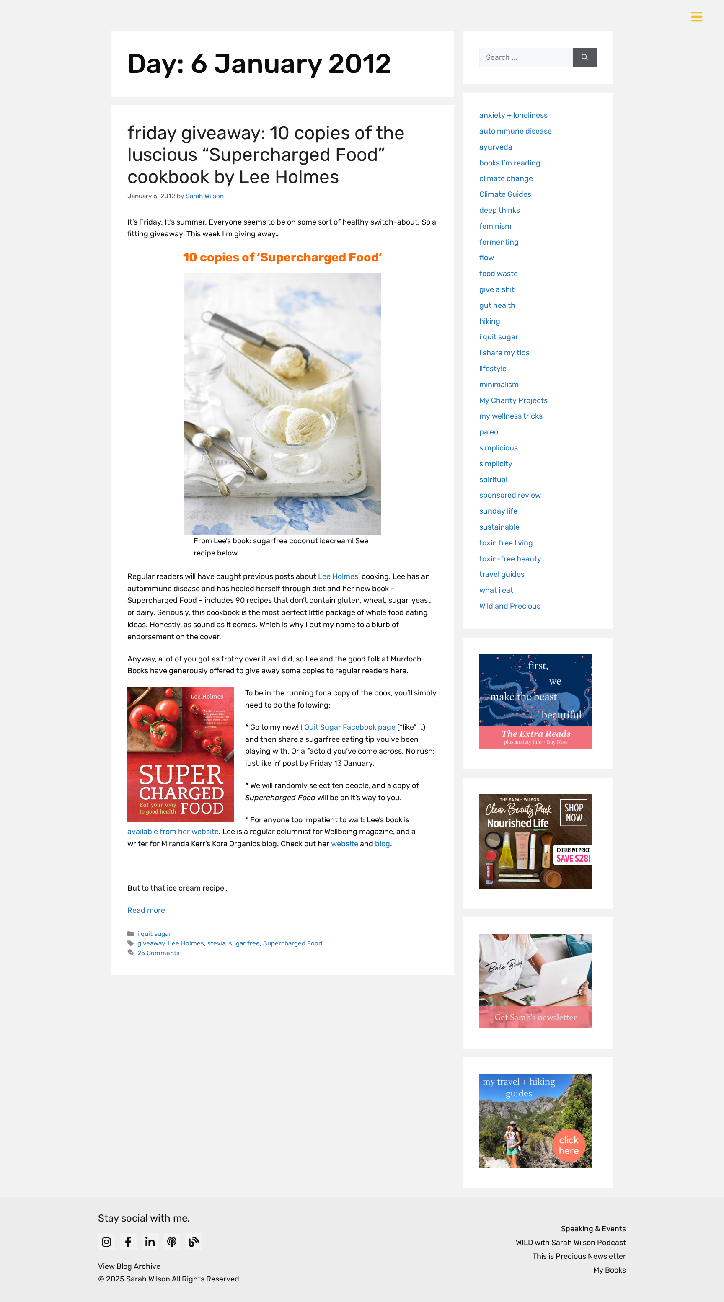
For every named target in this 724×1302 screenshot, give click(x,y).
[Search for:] (526, 58)
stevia (216, 943)
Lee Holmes (338, 576)
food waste (498, 273)
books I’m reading (509, 163)
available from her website (173, 831)
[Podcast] (171, 1241)
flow (486, 257)
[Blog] (193, 1241)
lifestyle (493, 368)
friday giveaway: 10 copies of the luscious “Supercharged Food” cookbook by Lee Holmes (266, 155)
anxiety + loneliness (513, 115)
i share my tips (504, 352)
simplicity (495, 463)
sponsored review (510, 495)
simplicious (498, 447)
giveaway (151, 943)
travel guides (502, 574)
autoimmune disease (515, 131)
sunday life (498, 511)
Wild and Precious (509, 606)
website (344, 843)
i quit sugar (154, 934)
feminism (495, 226)
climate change (506, 178)
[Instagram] (106, 1241)
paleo (488, 432)
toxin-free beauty (510, 558)
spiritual (493, 479)
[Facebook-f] (128, 1241)
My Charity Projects (513, 400)
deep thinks (499, 210)
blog (382, 843)
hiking (489, 321)
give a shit (497, 289)
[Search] (585, 58)
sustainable (499, 527)
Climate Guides (505, 194)
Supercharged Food (292, 943)
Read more (146, 910)
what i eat (496, 590)
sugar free (244, 943)
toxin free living (506, 543)
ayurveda (495, 147)
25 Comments (158, 953)
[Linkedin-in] (150, 1241)
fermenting (499, 242)
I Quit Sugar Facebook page (348, 727)
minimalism (499, 384)
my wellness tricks (511, 416)
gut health (497, 305)
